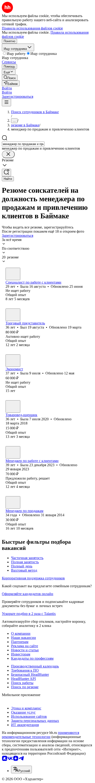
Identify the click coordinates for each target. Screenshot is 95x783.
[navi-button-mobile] (6, 102)
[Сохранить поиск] (6, 172)
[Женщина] (13, 274)
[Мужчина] (13, 314)
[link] (10, 77)
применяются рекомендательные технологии (40, 735)
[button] (7, 88)
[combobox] (23, 144)
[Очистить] (8, 154)
